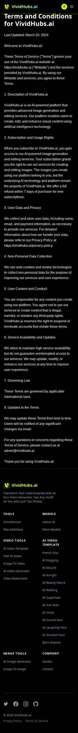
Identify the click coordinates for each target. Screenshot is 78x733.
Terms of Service (36, 721)
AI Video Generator (16, 571)
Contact (47, 669)
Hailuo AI (48, 522)
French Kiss (50, 553)
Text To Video (12, 556)
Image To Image (14, 669)
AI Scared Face (52, 620)
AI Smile (48, 612)
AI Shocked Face (53, 635)
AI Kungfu (49, 575)
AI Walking (49, 590)
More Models (51, 529)
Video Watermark (15, 578)
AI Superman (51, 597)
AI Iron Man (50, 605)
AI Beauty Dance (53, 583)
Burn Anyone (51, 642)
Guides (47, 661)
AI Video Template (15, 548)
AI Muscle (49, 568)
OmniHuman (12, 522)
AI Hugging (50, 560)
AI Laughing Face (54, 627)
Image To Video (14, 563)
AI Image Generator (17, 661)
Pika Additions (13, 529)
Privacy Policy (12, 721)
